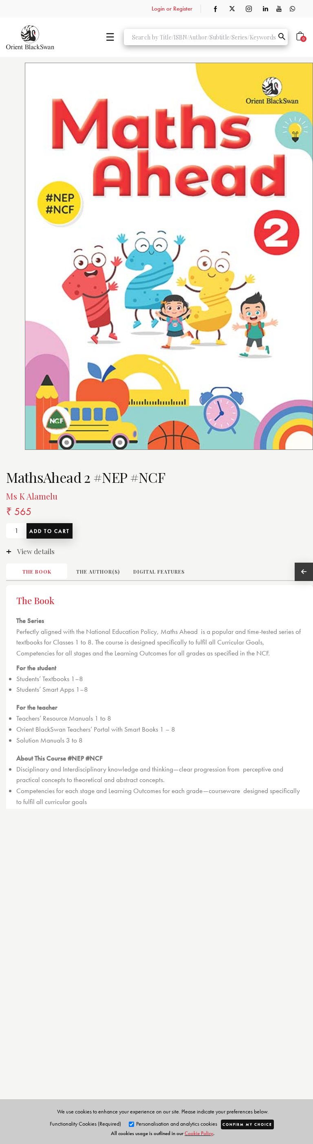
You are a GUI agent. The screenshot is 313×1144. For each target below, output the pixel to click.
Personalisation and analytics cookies (176, 1123)
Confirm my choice (247, 1124)
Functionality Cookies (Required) (85, 1123)
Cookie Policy (199, 1133)
